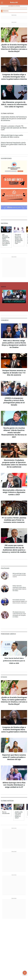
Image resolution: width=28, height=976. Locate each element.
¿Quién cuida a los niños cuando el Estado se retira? (18, 815)
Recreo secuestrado (6, 812)
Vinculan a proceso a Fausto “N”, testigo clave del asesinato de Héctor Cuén (14, 128)
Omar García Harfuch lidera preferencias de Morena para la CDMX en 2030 (14, 660)
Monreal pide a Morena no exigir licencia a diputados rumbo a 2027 (14, 492)
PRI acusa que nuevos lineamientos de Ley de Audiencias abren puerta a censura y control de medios (14, 548)
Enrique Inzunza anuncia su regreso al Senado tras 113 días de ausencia (14, 372)
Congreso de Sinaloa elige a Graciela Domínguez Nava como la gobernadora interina (14, 76)
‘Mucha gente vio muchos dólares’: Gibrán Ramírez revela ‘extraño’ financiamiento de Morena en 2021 (14, 432)
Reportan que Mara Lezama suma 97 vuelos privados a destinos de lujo (14, 757)
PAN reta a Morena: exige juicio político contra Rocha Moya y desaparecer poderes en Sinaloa (14, 343)
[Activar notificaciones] (25, 973)
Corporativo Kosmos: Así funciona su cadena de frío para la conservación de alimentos (14, 118)
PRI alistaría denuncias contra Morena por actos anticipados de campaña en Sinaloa (19, 614)
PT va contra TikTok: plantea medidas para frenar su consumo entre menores (14, 520)
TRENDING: (6, 11)
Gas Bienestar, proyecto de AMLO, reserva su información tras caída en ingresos (14, 104)
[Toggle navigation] (2, 2)
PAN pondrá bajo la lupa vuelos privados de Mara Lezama (12, 136)
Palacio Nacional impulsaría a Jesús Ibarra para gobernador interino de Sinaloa (13, 144)
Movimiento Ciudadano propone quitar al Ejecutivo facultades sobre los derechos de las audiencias (14, 463)
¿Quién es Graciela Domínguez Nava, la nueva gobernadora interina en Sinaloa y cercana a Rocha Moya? (14, 47)
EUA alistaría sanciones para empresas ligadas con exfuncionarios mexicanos (20, 601)
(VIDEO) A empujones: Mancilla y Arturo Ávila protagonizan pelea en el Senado (14, 401)
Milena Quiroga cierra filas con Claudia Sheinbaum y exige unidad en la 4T (14, 784)
